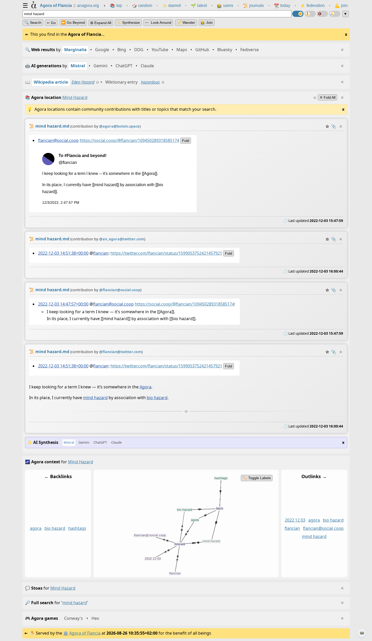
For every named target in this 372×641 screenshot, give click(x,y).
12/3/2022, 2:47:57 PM (60, 202)
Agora (145, 387)
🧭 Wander (186, 22)
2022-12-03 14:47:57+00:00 (63, 304)
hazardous (150, 82)
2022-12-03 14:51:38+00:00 (63, 253)
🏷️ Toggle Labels (256, 478)
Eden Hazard (83, 82)
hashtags (77, 528)
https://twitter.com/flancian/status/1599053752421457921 (166, 253)
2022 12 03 (295, 520)
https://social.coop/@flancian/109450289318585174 (129, 140)
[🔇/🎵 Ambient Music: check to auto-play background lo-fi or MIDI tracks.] (322, 14)
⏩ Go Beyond (73, 22)
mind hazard (95, 397)
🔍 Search (32, 22)
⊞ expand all (100, 23)
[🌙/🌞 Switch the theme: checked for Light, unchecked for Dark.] (297, 14)
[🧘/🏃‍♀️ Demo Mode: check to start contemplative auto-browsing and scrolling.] (310, 14)
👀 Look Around (158, 22)
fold (185, 141)
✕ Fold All (327, 97)
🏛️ (65, 633)
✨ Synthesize (128, 22)
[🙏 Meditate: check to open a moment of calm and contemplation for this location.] (334, 14)
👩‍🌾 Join (206, 22)
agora (35, 528)
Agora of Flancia (84, 633)
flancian (100, 253)
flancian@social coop (323, 528)
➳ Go (51, 23)
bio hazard (157, 397)
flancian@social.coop (58, 140)
